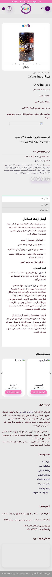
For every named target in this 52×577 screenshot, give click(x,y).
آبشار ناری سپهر (10, 165)
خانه (48, 72)
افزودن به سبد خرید (39, 392)
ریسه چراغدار (44, 488)
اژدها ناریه (46, 167)
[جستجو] (42, 8)
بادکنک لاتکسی (43, 475)
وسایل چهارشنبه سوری (23, 173)
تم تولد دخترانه (43, 479)
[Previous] (49, 378)
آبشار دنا (13, 385)
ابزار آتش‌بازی (30, 285)
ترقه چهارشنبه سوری (35, 167)
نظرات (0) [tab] (44, 204)
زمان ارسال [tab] (44, 210)
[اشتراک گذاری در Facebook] (43, 179)
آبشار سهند (39, 385)
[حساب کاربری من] (9, 8)
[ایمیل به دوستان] (33, 179)
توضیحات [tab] (44, 199)
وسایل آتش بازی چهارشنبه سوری (21, 170)
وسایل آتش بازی (39, 170)
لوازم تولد (46, 461)
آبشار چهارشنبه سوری (24, 165)
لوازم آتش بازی (38, 72)
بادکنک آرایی (44, 466)
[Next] (2, 378)
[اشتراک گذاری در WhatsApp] (47, 179)
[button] (47, 8)
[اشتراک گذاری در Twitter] (38, 179)
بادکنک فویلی (44, 470)
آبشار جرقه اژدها (38, 165)
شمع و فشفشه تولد (41, 492)
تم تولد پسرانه (44, 483)
